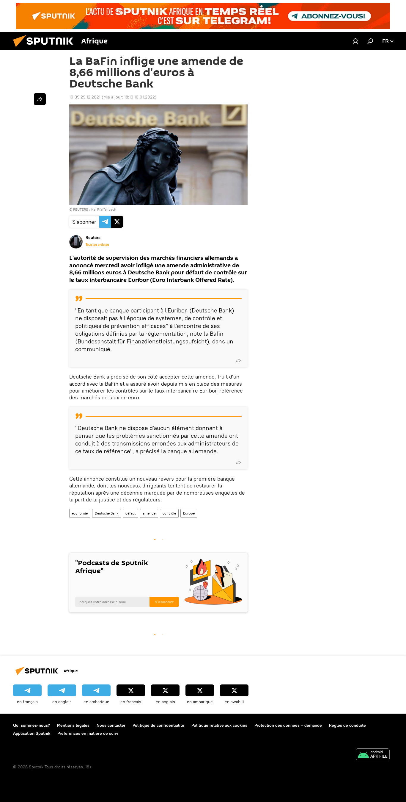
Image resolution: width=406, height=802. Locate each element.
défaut (130, 513)
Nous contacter (111, 725)
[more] (238, 360)
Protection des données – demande (288, 725)
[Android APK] (373, 755)
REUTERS (80, 209)
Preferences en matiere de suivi (87, 733)
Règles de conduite (347, 725)
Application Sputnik (31, 733)
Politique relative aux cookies (219, 725)
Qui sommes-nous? (31, 725)
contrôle (169, 513)
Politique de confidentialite (158, 725)
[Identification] (355, 41)
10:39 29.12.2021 (84, 97)
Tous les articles (97, 245)
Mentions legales (73, 725)
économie (80, 513)
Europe (189, 513)
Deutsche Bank (106, 513)
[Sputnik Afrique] (45, 48)
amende (149, 513)
